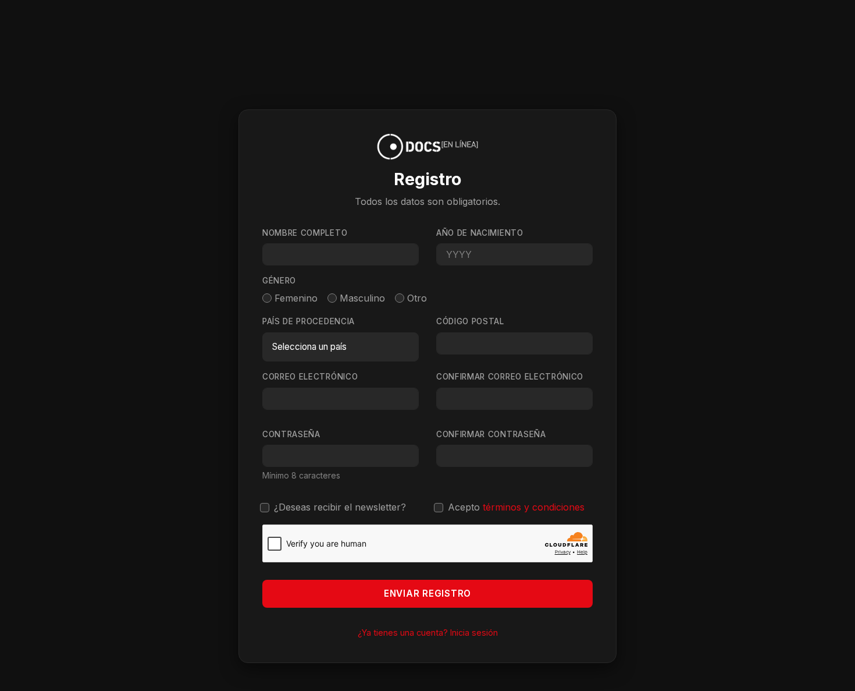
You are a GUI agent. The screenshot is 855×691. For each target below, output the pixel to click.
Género (279, 280)
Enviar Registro (427, 593)
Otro (417, 298)
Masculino (362, 298)
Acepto (516, 507)
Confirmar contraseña (491, 434)
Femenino (296, 298)
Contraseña (291, 434)
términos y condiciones (534, 507)
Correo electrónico (310, 376)
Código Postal (470, 321)
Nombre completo (304, 233)
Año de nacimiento (479, 233)
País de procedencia (308, 321)
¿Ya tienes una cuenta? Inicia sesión (428, 632)
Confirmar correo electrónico (509, 376)
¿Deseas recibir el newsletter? (340, 507)
